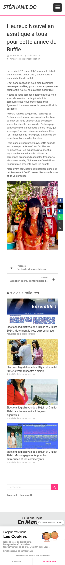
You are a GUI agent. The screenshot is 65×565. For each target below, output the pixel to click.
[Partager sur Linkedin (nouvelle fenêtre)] (60, 211)
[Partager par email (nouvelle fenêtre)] (60, 222)
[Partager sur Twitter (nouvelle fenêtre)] (60, 206)
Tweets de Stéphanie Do (20, 495)
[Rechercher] (54, 487)
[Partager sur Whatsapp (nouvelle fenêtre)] (60, 217)
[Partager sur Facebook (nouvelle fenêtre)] (60, 200)
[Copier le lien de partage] (60, 228)
